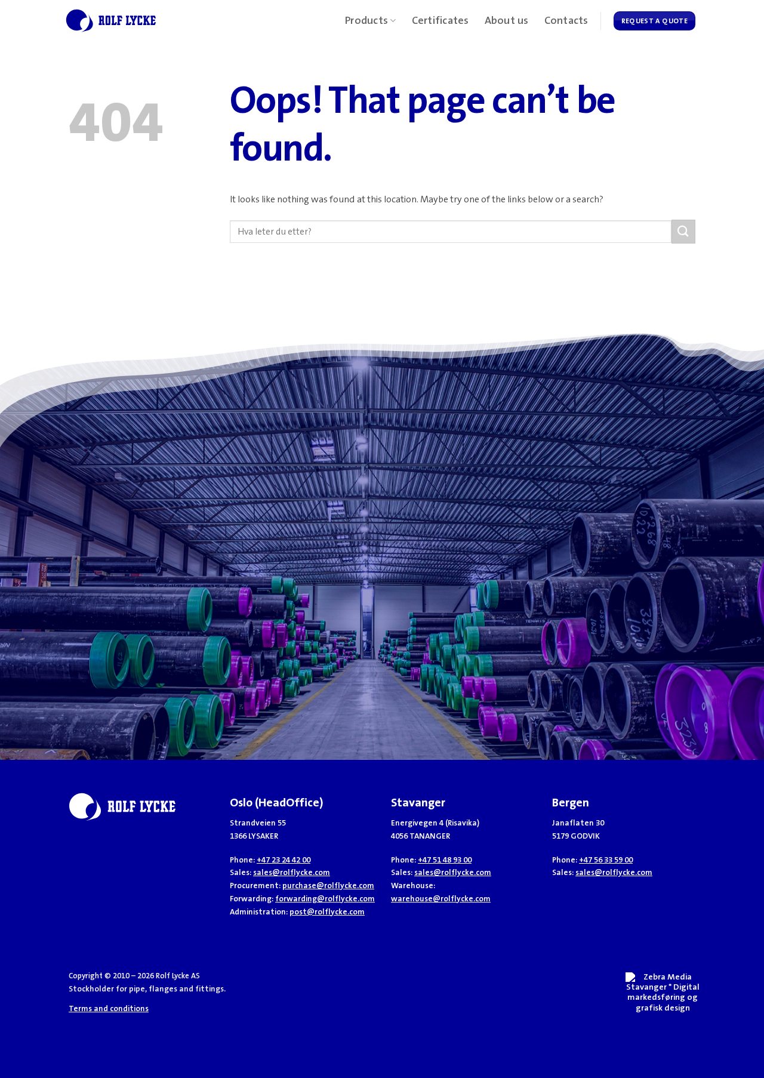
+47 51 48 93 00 (445, 859)
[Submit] (683, 231)
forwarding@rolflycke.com (325, 898)
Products (366, 21)
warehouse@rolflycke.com (441, 898)
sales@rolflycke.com (291, 872)
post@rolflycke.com (327, 911)
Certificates (440, 21)
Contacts (566, 21)
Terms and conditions (109, 1008)
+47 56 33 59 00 (606, 859)
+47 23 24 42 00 (283, 859)
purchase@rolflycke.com (328, 885)
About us (507, 21)
